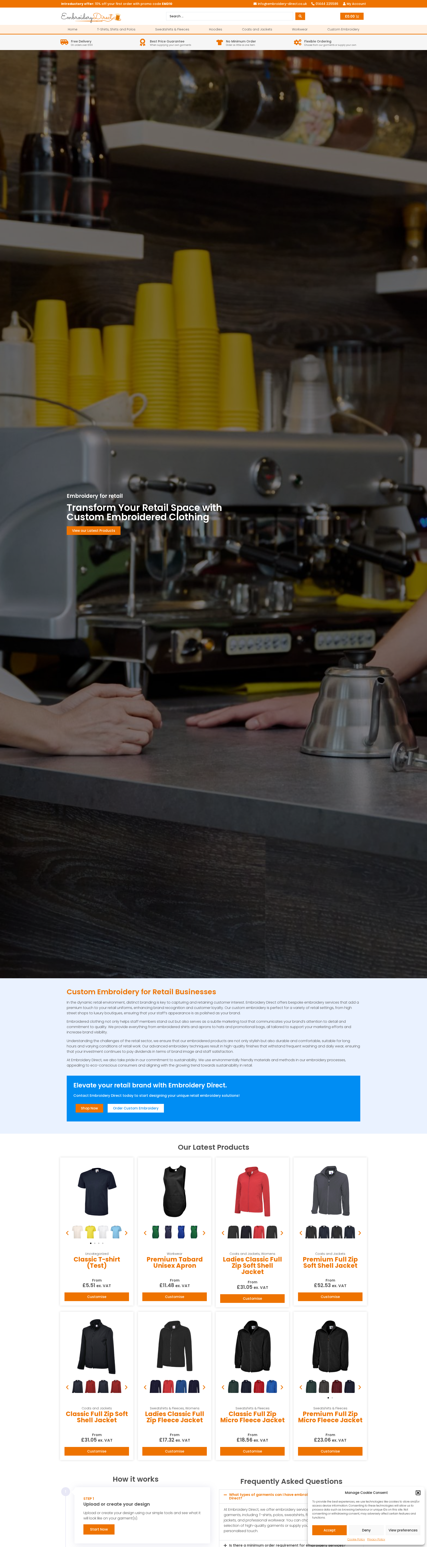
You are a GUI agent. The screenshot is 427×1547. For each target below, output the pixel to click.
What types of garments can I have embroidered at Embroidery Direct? (287, 1496)
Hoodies (215, 29)
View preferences (403, 1530)
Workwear (300, 29)
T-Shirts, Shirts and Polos (116, 29)
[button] (418, 1493)
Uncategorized (97, 1254)
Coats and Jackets (257, 29)
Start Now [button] (99, 1529)
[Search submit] (300, 16)
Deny (366, 1530)
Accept (330, 1530)
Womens (268, 1254)
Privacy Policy (376, 1539)
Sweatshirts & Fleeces (172, 29)
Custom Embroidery (343, 29)
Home (72, 29)
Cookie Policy (356, 1539)
